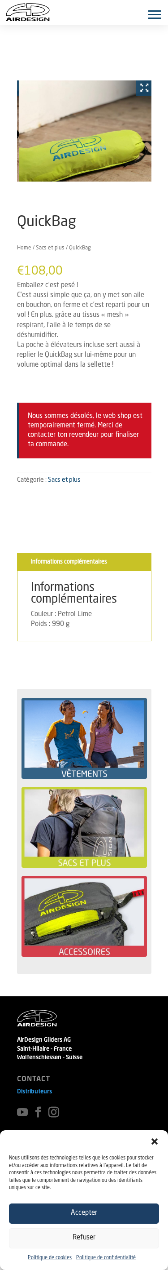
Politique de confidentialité (106, 1258)
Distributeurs (34, 1092)
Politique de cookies (50, 1258)
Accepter (84, 1213)
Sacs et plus (50, 248)
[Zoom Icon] (142, 88)
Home (24, 248)
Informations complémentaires (69, 562)
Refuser (84, 1237)
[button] (154, 1141)
